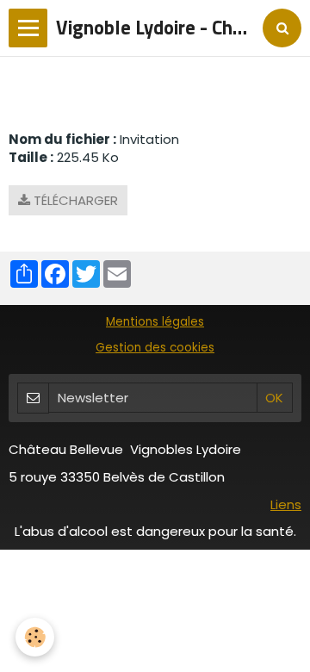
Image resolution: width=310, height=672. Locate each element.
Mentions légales (155, 322)
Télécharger (74, 200)
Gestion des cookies (155, 347)
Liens (285, 504)
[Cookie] (35, 637)
